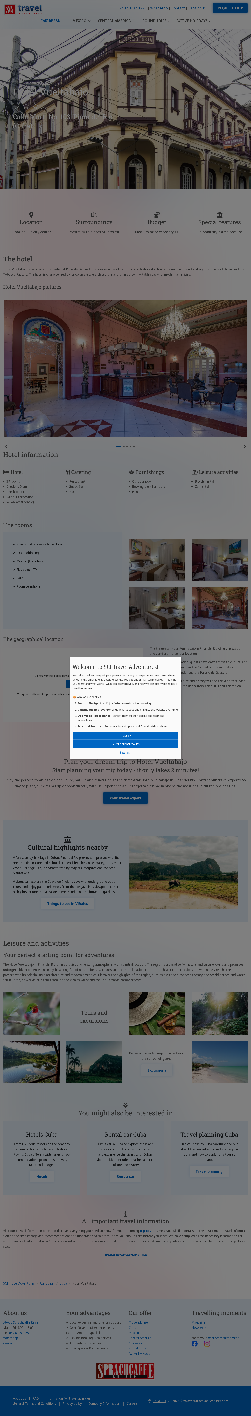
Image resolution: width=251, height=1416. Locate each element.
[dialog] (125, 708)
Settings (125, 752)
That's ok (125, 736)
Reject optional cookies (126, 744)
